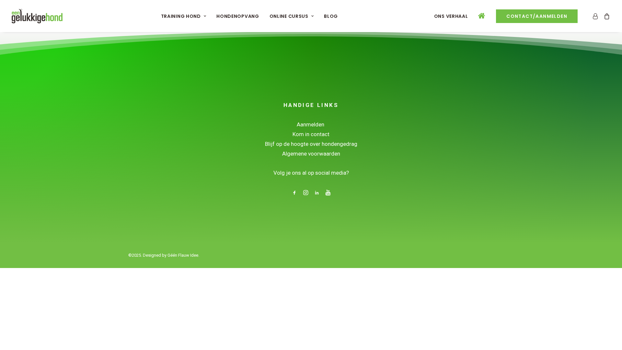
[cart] (605, 16)
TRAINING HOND (181, 16)
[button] (294, 193)
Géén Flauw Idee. (183, 255)
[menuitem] (183, 16)
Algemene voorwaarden (311, 153)
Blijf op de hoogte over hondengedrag (311, 144)
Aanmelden (311, 124)
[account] (596, 16)
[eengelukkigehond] (37, 16)
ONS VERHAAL (451, 16)
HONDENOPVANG (237, 16)
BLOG (331, 16)
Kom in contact (311, 134)
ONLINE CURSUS (289, 16)
